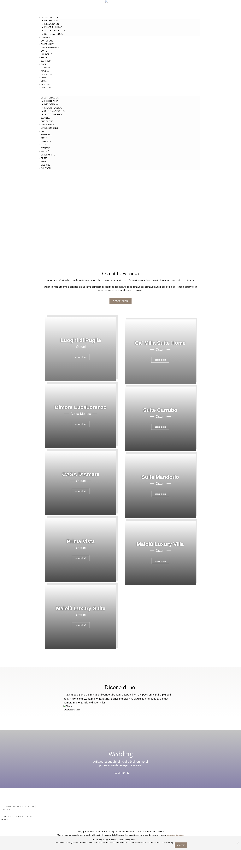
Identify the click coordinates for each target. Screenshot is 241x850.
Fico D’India (51, 20)
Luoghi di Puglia (49, 17)
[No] (237, 843)
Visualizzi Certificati (175, 835)
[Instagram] (124, 797)
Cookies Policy (167, 842)
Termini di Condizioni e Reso (18, 806)
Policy (6, 810)
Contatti (46, 88)
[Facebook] (116, 797)
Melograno (51, 24)
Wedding (45, 84)
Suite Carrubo (53, 34)
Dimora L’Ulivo (53, 27)
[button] (120, 94)
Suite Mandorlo (54, 30)
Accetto (181, 845)
